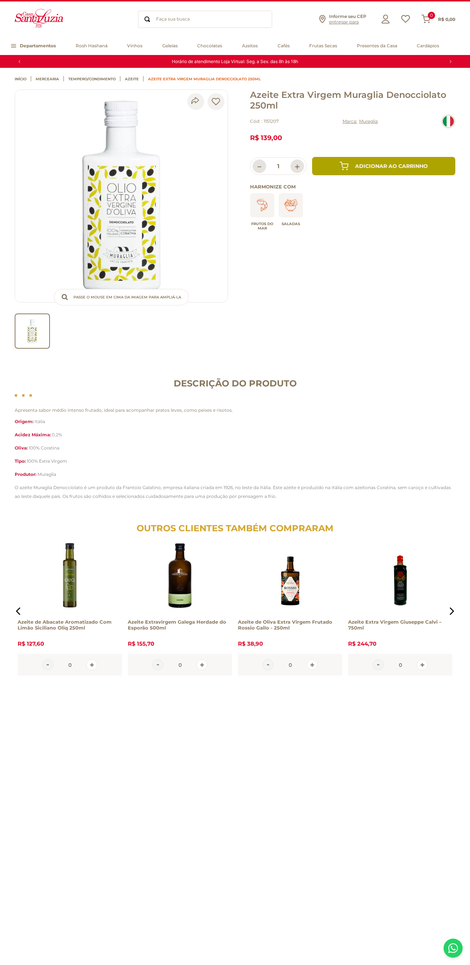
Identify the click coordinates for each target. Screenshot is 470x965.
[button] (342, 19)
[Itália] (448, 121)
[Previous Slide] (19, 61)
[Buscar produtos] (147, 19)
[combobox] (205, 19)
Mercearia (47, 79)
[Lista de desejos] (405, 20)
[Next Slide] (450, 61)
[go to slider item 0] (32, 331)
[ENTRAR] (384, 19)
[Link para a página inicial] (22, 79)
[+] (91, 664)
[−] (47, 664)
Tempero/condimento (92, 79)
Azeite (132, 79)
